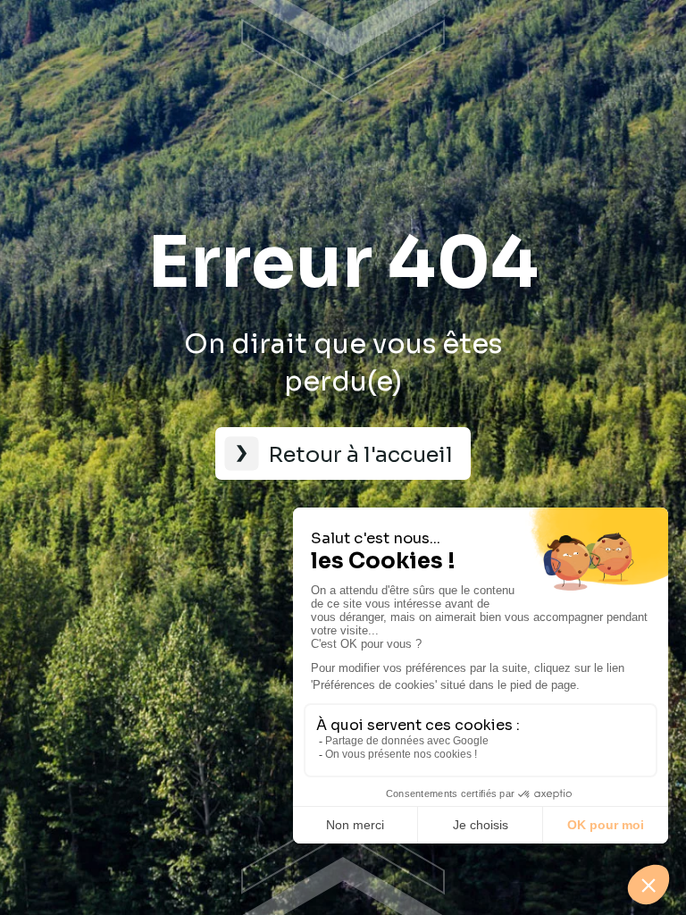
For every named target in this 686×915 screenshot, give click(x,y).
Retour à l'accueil (360, 454)
